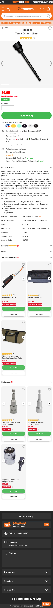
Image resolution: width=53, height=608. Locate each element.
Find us (26, 552)
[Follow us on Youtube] (26, 599)
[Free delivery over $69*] (12, 23)
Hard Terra (40, 204)
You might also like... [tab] (10, 257)
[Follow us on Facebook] (14, 599)
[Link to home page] (26, 9)
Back (6, 28)
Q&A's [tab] (3, 252)
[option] (13, 273)
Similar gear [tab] (7, 382)
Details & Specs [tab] (7, 168)
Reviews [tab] (10, 246)
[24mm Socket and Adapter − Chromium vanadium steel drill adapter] (13, 477)
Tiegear (27, 29)
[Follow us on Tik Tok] (32, 599)
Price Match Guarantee (9, 96)
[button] (5, 278)
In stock (5, 99)
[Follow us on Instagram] (20, 599)
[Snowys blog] (38, 599)
